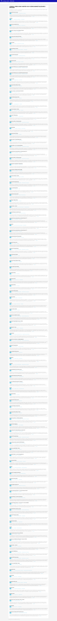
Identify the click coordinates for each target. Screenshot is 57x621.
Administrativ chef (23, 25)
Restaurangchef (25, 49)
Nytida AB (15, 237)
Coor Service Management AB (17, 25)
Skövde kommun (16, 140)
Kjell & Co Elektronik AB (16, 37)
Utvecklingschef (22, 19)
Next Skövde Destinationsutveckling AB (18, 225)
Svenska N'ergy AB (16, 134)
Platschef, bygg (25, 582)
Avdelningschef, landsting (24, 67)
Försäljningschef (19, 455)
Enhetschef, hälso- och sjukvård (22, 13)
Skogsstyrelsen (16, 346)
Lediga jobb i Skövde (8, 1)
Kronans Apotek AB (16, 152)
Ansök (10, 13)
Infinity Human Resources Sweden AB (18, 461)
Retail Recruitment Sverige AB (17, 61)
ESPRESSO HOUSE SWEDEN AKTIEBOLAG (18, 49)
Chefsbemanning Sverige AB (17, 600)
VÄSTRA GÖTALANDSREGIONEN (17, 67)
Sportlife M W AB (16, 261)
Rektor (19, 255)
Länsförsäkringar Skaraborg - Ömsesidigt (18, 570)
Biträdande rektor (20, 140)
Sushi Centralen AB (16, 170)
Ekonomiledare (23, 588)
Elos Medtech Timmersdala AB (17, 128)
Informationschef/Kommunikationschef (27, 570)
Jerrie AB (15, 243)
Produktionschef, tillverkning (22, 55)
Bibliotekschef (20, 358)
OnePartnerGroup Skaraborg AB (17, 467)
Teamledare (20, 134)
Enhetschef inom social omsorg (20, 237)
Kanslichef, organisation (24, 467)
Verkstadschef (20, 449)
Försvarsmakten (16, 116)
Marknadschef (24, 225)
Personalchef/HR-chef (21, 116)
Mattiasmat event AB (16, 279)
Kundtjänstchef (18, 31)
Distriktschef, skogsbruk (20, 346)
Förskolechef (20, 491)
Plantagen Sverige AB (16, 503)
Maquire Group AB (16, 376)
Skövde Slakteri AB (16, 55)
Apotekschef (20, 152)
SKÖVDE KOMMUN (16, 13)
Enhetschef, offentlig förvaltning (25, 340)
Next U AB (15, 273)
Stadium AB (15, 267)
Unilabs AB (15, 43)
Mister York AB (15, 576)
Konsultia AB (15, 455)
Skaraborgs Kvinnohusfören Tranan (18, 334)
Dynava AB (15, 31)
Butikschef (21, 37)
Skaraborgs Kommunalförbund (17, 19)
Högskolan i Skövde (16, 358)
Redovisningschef (23, 128)
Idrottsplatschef (20, 261)
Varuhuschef (24, 461)
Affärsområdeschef (21, 382)
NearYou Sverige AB (16, 382)
